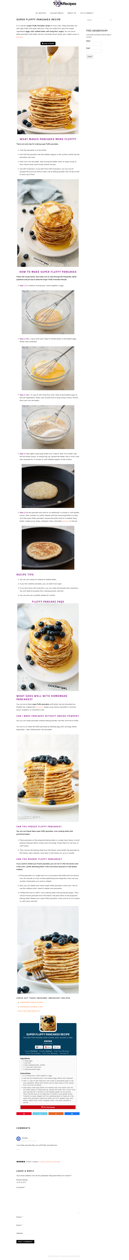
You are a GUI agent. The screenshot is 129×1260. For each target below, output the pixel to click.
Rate (57, 1047)
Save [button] (49, 1047)
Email (19, 1225)
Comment (20, 1187)
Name (19, 1217)
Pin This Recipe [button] (49, 1107)
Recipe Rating (21, 1180)
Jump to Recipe (49, 43)
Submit (90, 56)
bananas (19, 37)
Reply (18, 1149)
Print (40, 1047)
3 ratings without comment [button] (48, 1162)
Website (19, 1233)
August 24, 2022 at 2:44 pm (29, 1141)
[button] (45, 1041)
